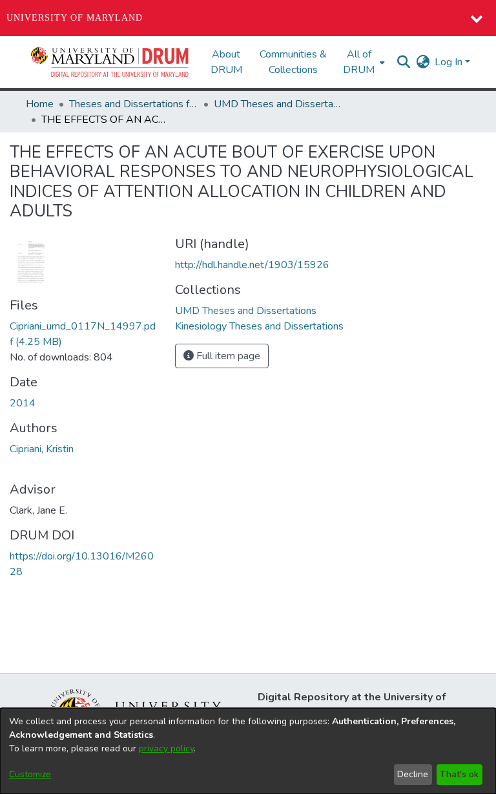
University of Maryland (74, 18)
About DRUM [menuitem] (226, 62)
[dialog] (248, 751)
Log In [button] (450, 62)
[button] (110, 62)
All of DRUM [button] (359, 62)
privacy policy (166, 748)
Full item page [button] (227, 356)
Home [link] (40, 104)
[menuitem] (362, 62)
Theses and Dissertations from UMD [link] (133, 104)
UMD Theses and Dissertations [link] (278, 104)
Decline (412, 774)
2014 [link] (23, 403)
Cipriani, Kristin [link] (42, 449)
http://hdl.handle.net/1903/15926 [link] (252, 265)
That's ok (459, 774)
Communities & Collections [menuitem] (293, 62)
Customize (30, 774)
